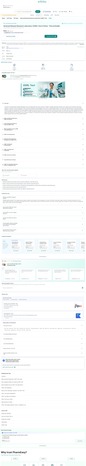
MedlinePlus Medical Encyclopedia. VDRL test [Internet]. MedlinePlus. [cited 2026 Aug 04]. (20, 183)
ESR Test (11, 330)
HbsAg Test (13, 331)
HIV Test (23, 331)
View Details (15, 252)
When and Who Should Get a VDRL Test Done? (11, 381)
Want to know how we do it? (8, 369)
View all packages (42, 258)
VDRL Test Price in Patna (7, 401)
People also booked (5, 421)
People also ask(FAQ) (6, 415)
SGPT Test (16, 330)
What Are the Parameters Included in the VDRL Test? (13, 392)
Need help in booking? (10, 38)
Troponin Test (7, 331)
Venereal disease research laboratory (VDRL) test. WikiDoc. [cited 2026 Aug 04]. (18, 190)
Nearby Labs (4, 426)
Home (3, 20)
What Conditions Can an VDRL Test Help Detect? (12, 386)
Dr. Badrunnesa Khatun (24, 77)
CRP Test (18, 331)
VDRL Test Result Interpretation (8, 395)
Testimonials (4, 424)
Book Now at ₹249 (50, 38)
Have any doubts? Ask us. (7, 418)
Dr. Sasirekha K (17, 78)
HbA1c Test (28, 331)
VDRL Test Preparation (6, 389)
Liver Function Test (66, 330)
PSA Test (73, 330)
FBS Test (28, 330)
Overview (3, 378)
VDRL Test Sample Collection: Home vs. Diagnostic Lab (13, 406)
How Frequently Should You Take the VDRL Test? (12, 383)
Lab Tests (38, 16)
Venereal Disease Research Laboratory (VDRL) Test (33, 20)
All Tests (16, 20)
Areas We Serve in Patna (6, 404)
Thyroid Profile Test (35, 330)
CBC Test (6, 330)
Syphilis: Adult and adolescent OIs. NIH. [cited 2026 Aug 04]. (14, 188)
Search (37, 12)
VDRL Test (42, 330)
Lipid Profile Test (53, 330)
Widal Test (60, 330)
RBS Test (47, 330)
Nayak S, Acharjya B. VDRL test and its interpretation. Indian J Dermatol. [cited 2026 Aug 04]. (21, 185)
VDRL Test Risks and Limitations (8, 398)
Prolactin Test (22, 330)
